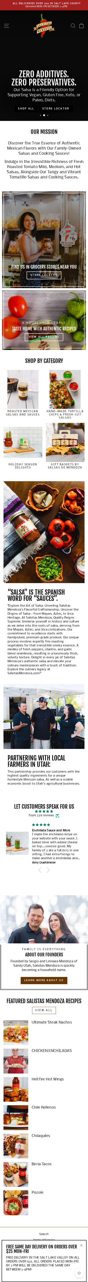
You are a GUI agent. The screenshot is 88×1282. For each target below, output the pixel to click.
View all (44, 1010)
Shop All (26, 109)
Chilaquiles (41, 1136)
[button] (41, 870)
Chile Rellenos (44, 1108)
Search (44, 1234)
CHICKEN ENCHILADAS (52, 1051)
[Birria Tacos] (15, 1174)
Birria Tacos (42, 1164)
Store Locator (55, 109)
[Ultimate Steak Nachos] (15, 1032)
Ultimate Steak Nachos (52, 1023)
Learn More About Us (44, 980)
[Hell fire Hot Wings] (15, 1089)
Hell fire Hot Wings (48, 1079)
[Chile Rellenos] (15, 1117)
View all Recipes (44, 337)
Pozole (38, 1193)
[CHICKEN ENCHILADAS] (15, 1061)
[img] (44, 811)
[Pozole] (15, 1202)
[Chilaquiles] (15, 1146)
